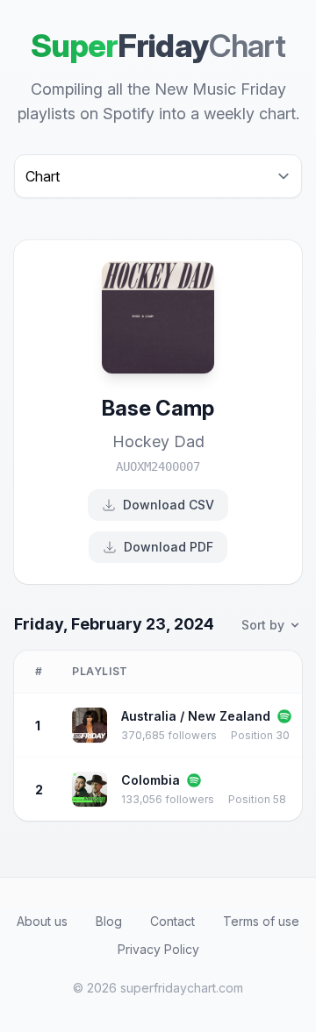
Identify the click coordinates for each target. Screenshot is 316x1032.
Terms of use (261, 921)
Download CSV (168, 504)
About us (42, 921)
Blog (109, 921)
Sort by (262, 624)
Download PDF (168, 546)
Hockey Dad (158, 441)
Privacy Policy (158, 949)
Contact (172, 921)
